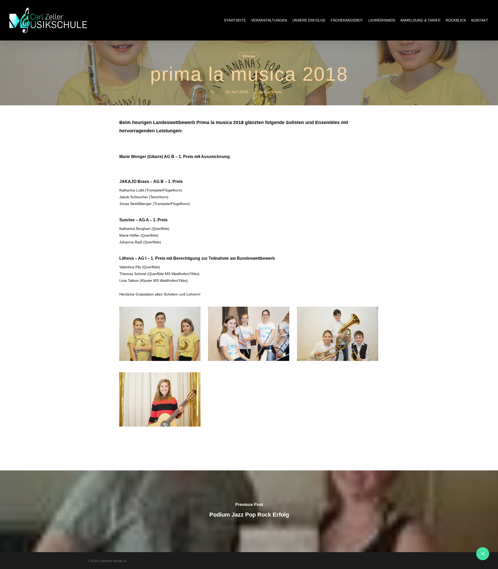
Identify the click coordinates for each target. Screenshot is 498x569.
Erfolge (249, 56)
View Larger (160, 329)
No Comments (270, 92)
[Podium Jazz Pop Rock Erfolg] (249, 511)
